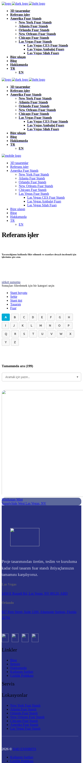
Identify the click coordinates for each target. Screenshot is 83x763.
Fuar (13, 308)
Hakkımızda (18, 668)
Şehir (13, 296)
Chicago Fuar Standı (24, 721)
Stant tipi (16, 300)
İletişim (15, 664)
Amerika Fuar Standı (24, 724)
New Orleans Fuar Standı (27, 717)
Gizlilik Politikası (21, 675)
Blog (13, 660)
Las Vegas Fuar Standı (25, 728)
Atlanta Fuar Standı (23, 709)
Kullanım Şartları (21, 671)
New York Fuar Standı (25, 705)
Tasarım (15, 304)
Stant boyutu (18, 293)
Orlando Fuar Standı (24, 713)
